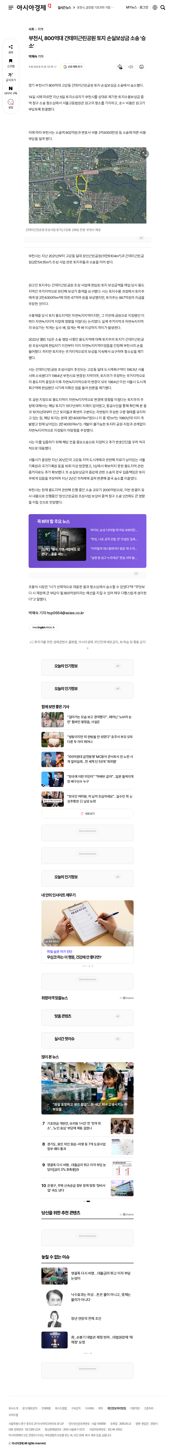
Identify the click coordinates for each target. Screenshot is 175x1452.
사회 (31, 29)
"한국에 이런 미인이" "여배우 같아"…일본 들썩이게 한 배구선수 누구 (100, 779)
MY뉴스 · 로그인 (137, 7)
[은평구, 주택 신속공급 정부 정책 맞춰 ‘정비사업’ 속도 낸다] (122, 1195)
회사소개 (13, 1408)
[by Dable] (127, 1215)
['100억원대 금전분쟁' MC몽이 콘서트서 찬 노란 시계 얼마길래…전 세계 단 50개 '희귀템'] (52, 766)
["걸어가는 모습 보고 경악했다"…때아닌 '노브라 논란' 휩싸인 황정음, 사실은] (52, 726)
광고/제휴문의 (29, 1408)
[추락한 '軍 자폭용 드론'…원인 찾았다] (54, 1283)
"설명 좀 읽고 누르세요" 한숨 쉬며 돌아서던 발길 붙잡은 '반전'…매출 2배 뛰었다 (114, 558)
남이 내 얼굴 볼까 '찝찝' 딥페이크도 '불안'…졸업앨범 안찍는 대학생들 (101, 1297)
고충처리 (148, 1408)
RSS (100, 1408)
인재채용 (46, 1408)
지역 (40, 29)
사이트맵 (13, 1415)
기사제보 (89, 1408)
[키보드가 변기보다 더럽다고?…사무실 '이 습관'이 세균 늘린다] (54, 1347)
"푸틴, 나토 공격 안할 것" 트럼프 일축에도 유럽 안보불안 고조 (114, 539)
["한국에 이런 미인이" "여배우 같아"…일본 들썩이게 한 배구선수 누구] (52, 786)
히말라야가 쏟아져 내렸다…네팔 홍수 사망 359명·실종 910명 (100, 1318)
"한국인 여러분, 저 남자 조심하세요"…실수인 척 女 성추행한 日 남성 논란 (100, 798)
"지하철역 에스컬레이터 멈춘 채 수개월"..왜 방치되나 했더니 (114, 549)
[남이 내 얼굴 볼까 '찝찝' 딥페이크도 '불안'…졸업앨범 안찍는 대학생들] (54, 1305)
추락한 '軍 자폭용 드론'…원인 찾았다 (96, 1276)
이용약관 (135, 1408)
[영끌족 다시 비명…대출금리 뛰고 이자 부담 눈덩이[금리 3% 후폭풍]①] (122, 1174)
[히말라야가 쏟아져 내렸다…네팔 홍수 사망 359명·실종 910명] (54, 1326)
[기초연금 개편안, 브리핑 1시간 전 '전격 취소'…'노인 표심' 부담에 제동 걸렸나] (122, 1133)
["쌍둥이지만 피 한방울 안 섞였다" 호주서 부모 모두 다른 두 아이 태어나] (52, 746)
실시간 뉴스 (64, 7)
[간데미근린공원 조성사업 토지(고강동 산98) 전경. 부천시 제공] (87, 185)
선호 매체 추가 (75, 66)
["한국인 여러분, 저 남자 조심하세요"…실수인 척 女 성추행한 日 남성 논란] (52, 805)
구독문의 (75, 1408)
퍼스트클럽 (61, 1408)
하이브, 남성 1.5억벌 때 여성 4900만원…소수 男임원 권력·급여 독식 (114, 530)
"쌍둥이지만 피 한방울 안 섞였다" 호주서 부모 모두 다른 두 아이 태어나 (100, 739)
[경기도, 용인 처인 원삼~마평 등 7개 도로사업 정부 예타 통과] (122, 1153)
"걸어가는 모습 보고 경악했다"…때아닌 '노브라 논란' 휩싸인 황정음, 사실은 (99, 719)
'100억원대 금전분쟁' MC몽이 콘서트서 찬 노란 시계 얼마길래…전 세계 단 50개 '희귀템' (100, 759)
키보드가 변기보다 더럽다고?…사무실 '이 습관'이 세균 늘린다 (101, 1340)
